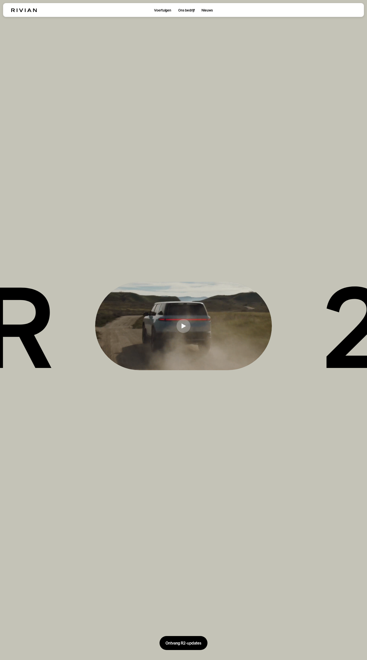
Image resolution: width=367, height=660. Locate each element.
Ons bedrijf (186, 10)
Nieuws (207, 10)
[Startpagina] (24, 10)
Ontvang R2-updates (183, 643)
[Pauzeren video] (183, 326)
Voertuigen (162, 10)
